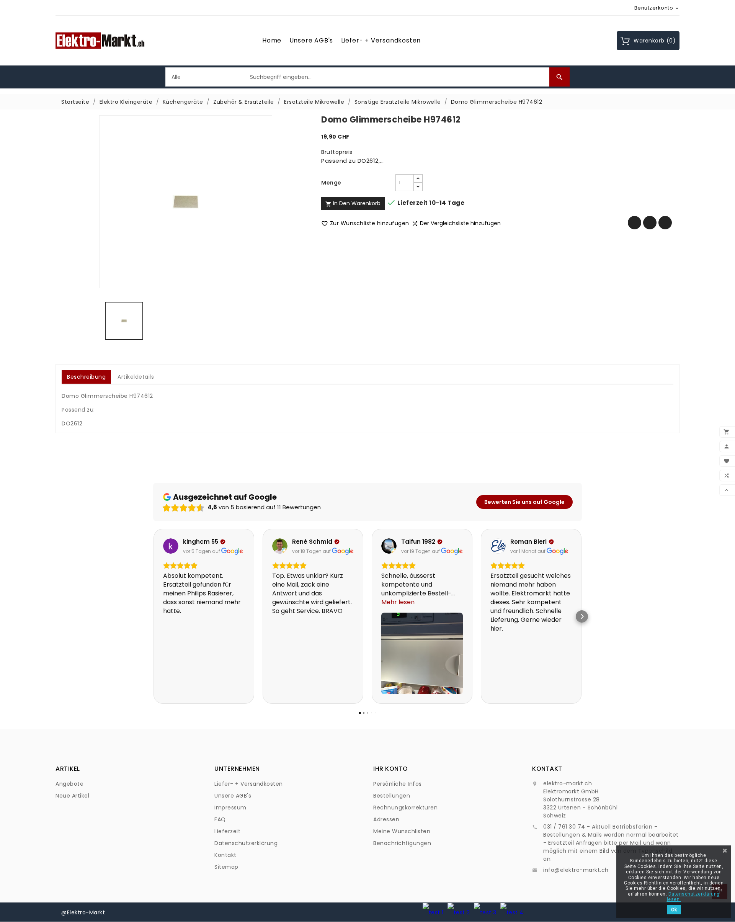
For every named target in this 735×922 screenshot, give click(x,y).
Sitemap (226, 867)
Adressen (386, 819)
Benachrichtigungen (402, 843)
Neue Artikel (72, 795)
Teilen (634, 222)
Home (271, 40)
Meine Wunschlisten (401, 831)
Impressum (230, 807)
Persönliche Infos (397, 784)
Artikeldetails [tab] (136, 377)
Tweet (650, 222)
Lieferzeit (227, 831)
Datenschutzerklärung (246, 843)
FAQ (220, 819)
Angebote (69, 784)
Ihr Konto (390, 768)
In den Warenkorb (353, 203)
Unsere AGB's (311, 40)
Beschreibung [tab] (86, 377)
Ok (674, 909)
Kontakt (225, 855)
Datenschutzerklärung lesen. (693, 896)
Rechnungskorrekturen (405, 807)
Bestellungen (391, 795)
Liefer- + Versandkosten (381, 40)
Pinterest (665, 222)
